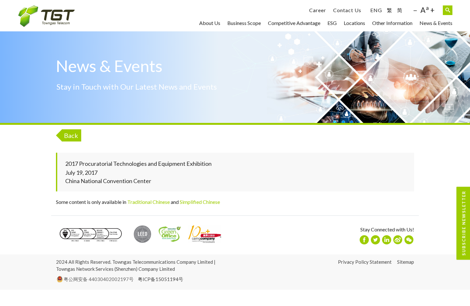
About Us (209, 23)
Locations (354, 23)
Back (71, 135)
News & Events (435, 23)
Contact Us (347, 10)
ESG (332, 23)
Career (317, 10)
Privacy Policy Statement (365, 262)
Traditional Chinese (148, 202)
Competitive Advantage (294, 23)
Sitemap (405, 262)
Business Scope (244, 23)
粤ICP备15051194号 (160, 279)
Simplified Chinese (200, 202)
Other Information (392, 23)
